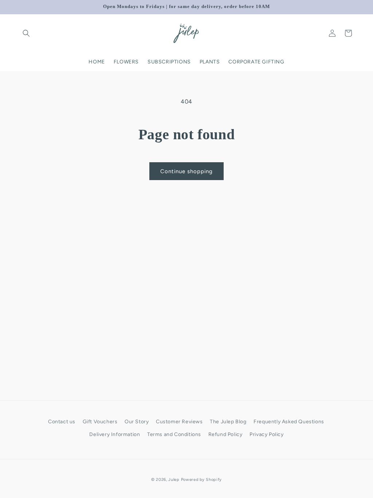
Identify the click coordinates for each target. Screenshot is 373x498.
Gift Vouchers (100, 422)
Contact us (61, 422)
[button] (26, 33)
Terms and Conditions (174, 434)
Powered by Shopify (201, 479)
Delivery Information (114, 434)
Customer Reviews (179, 422)
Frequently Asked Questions (289, 422)
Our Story (137, 422)
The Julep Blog (228, 422)
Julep (174, 479)
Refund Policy (225, 434)
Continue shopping (186, 171)
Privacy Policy (266, 434)
